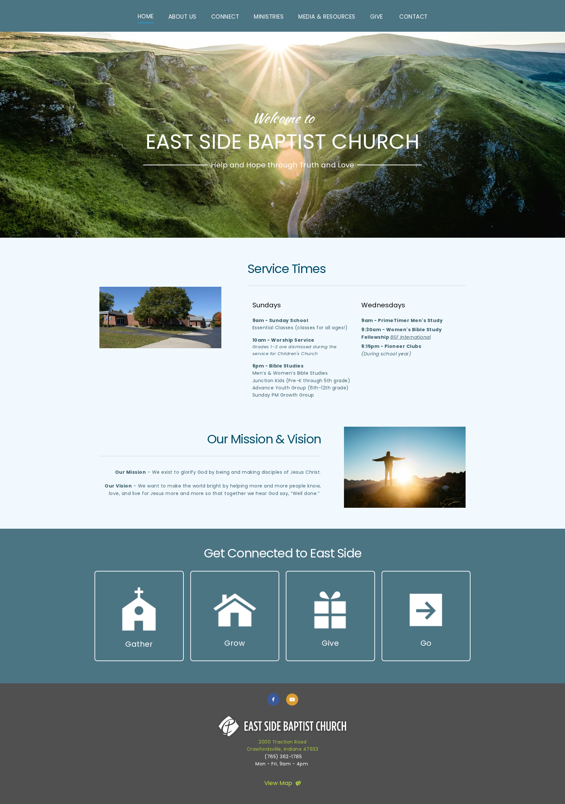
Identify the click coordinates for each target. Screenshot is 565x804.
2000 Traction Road (282, 742)
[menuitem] (146, 17)
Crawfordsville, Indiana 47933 (282, 749)
